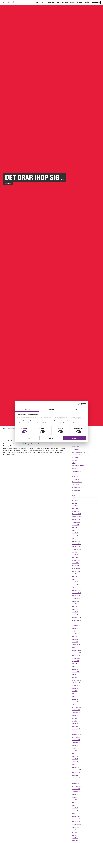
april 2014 (75, 838)
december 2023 (76, 565)
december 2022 (76, 590)
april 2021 (75, 639)
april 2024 (75, 555)
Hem (37, 2)
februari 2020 (76, 672)
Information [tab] (51, 409)
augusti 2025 (75, 525)
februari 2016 (76, 778)
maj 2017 (74, 753)
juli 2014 (74, 830)
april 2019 (75, 696)
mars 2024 (75, 557)
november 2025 (76, 516)
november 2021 (76, 620)
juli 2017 (74, 748)
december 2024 (76, 541)
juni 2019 (74, 691)
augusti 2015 (75, 794)
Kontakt (80, 2)
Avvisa (28, 438)
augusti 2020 (75, 661)
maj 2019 (74, 693)
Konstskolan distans (78, 465)
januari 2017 (75, 764)
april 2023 (75, 579)
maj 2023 (74, 576)
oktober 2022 (76, 595)
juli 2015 (74, 797)
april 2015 (75, 805)
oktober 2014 (76, 821)
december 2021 (76, 617)
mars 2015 (75, 808)
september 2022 (76, 598)
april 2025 (75, 530)
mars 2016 (75, 775)
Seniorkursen (76, 484)
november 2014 (76, 819)
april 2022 (75, 609)
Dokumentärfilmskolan (78, 452)
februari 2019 (76, 702)
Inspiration (75, 460)
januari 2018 (75, 732)
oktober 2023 (76, 571)
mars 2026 (75, 508)
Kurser (43, 2)
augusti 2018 (75, 715)
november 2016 (76, 770)
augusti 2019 (75, 688)
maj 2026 (74, 503)
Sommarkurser (76, 490)
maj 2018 (74, 721)
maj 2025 (74, 527)
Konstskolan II (76, 471)
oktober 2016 (76, 772)
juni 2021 (74, 634)
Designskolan (76, 449)
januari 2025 (75, 538)
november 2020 (76, 653)
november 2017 (76, 737)
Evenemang (75, 457)
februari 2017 (76, 761)
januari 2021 (75, 647)
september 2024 (76, 549)
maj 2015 (74, 802)
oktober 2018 (76, 710)
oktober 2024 (76, 546)
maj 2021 (74, 636)
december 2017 (76, 734)
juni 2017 (74, 751)
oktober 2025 (76, 519)
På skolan (75, 476)
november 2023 (76, 568)
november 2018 (76, 707)
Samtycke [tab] (27, 409)
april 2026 (75, 506)
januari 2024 (75, 563)
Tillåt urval (51, 438)
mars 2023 (75, 582)
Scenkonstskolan (77, 482)
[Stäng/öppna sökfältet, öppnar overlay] (13, 2)
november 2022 (76, 593)
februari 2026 (76, 511)
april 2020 (75, 666)
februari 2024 (76, 560)
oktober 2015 (76, 789)
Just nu (72, 2)
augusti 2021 (75, 628)
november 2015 (76, 786)
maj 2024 (74, 552)
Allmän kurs (75, 446)
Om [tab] (76, 409)
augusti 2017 (75, 745)
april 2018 (75, 723)
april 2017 (75, 756)
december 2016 (76, 767)
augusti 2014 (75, 827)
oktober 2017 (76, 740)
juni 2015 (74, 800)
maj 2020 (74, 663)
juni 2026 (74, 500)
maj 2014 (74, 835)
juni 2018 (74, 718)
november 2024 (76, 544)
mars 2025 (75, 533)
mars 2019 (75, 699)
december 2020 (76, 650)
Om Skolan (51, 2)
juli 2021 (74, 631)
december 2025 (76, 514)
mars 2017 (75, 759)
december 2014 (76, 816)
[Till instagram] (9, 2)
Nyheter (74, 474)
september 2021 (76, 625)
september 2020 (76, 658)
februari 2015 (76, 810)
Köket (73, 463)
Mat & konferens (62, 2)
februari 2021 (76, 644)
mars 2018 (75, 726)
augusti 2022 (75, 601)
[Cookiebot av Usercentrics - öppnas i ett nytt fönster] (79, 404)
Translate (97, 2)
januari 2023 (75, 587)
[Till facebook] (4, 2)
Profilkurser (75, 479)
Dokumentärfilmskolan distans (81, 454)
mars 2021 (75, 642)
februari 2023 (76, 585)
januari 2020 (75, 674)
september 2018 (76, 712)
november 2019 (76, 680)
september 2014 (76, 824)
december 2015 (76, 783)
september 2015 (76, 791)
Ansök (87, 2)
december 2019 (76, 677)
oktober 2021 (76, 623)
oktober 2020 (76, 655)
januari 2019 (75, 704)
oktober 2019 (76, 682)
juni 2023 (74, 574)
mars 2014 (75, 840)
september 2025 (76, 522)
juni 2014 (74, 832)
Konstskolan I (76, 468)
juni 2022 (74, 604)
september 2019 (76, 685)
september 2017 (76, 742)
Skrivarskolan (76, 487)
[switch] (42, 431)
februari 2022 (76, 614)
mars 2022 (75, 612)
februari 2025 (76, 535)
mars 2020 (75, 669)
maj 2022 (74, 606)
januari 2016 (75, 781)
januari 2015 (75, 813)
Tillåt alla (74, 438)
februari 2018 (76, 729)
